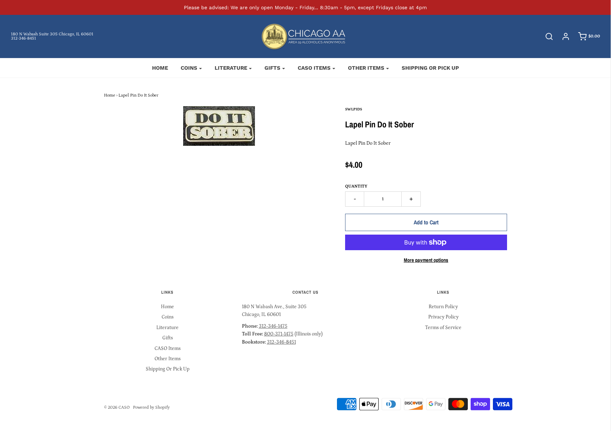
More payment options (426, 260)
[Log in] (562, 36)
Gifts (167, 338)
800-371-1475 (278, 334)
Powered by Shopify (151, 407)
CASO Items (168, 348)
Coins (168, 317)
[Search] (545, 36)
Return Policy (443, 307)
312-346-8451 (23, 38)
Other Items (168, 359)
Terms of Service (443, 328)
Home (160, 68)
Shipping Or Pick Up (430, 68)
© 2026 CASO (117, 407)
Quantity (356, 186)
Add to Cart (426, 222)
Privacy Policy (443, 317)
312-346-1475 (273, 326)
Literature (167, 328)
